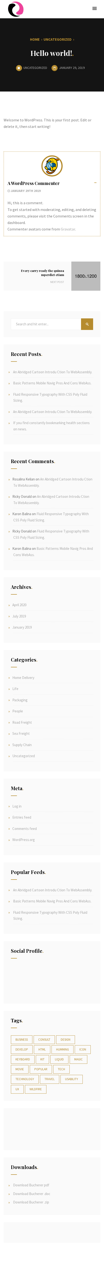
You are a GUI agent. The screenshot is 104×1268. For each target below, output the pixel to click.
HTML (42, 1049)
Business (21, 1040)
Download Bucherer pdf (30, 1185)
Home (35, 39)
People (17, 711)
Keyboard (22, 1059)
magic (78, 1059)
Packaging (20, 700)
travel (50, 1079)
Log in (17, 806)
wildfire (36, 1089)
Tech (61, 1069)
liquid (59, 1059)
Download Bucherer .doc (31, 1193)
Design (65, 1040)
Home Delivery (23, 677)
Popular (40, 1069)
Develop (21, 1049)
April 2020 (19, 605)
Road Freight (22, 722)
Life (15, 688)
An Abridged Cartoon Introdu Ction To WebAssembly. (52, 372)
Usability (71, 1079)
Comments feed (24, 828)
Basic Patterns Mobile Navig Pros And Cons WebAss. (52, 383)
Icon (82, 1049)
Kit (42, 1059)
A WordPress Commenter (33, 183)
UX (17, 1089)
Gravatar (68, 229)
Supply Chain (22, 744)
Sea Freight (21, 733)
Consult (44, 1040)
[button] (94, 8)
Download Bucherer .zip (30, 1202)
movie (19, 1069)
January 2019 (22, 627)
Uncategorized (58, 39)
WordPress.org (23, 839)
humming (62, 1049)
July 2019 (19, 616)
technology (24, 1079)
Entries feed (21, 817)
